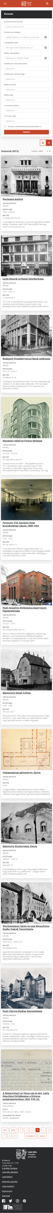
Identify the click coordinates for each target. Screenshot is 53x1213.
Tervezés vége (10, 116)
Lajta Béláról (7, 1176)
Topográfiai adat (11, 42)
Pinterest (24, 1200)
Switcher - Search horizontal (43, 143)
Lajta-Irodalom (8, 1186)
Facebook (3, 1200)
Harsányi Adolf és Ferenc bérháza (22, 440)
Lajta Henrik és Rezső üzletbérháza (23, 278)
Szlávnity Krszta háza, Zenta (20, 846)
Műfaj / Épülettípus (11, 53)
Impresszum (7, 1191)
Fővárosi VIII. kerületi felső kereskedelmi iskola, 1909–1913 (21, 524)
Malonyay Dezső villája (17, 692)
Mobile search (47, 3)
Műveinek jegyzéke (10, 1181)
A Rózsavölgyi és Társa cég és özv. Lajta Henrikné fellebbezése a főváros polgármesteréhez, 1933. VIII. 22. (26, 1096)
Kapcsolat (6, 1196)
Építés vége (8, 95)
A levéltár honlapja (9, 1168)
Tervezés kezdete (11, 105)
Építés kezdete (10, 84)
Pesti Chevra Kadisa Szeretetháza (22, 1011)
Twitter (10, 1200)
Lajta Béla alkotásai (10, 1172)
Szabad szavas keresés (13, 21)
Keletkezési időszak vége (14, 74)
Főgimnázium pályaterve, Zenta (22, 772)
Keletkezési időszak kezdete (15, 63)
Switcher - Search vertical (49, 143)
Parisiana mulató (13, 199)
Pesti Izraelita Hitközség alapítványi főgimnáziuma (25, 609)
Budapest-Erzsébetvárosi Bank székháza (26, 358)
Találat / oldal (37, 151)
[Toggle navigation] (5, 4)
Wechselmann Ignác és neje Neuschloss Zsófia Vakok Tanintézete (26, 928)
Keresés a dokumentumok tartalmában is (24, 126)
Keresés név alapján (12, 32)
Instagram (17, 1200)
